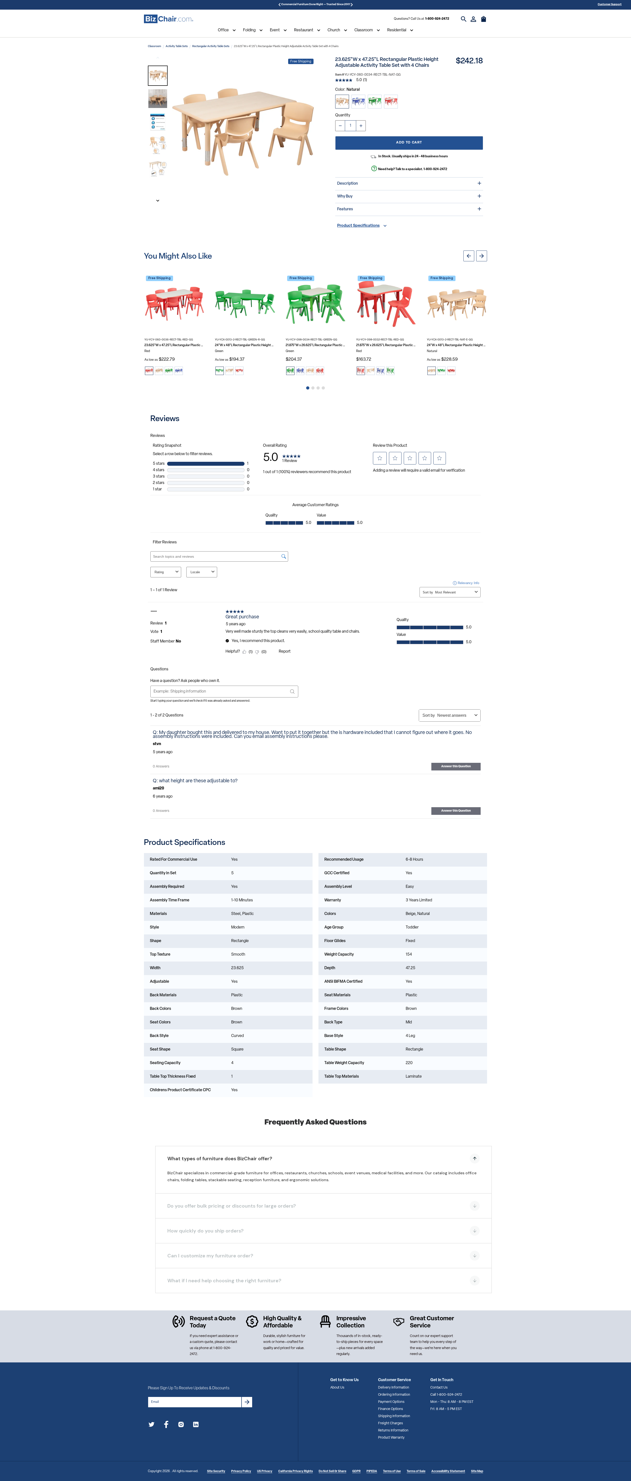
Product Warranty (391, 1438)
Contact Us (439, 1388)
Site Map (477, 1471)
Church (334, 30)
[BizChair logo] (168, 19)
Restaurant (303, 30)
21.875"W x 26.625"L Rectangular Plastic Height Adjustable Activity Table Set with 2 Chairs (386, 345)
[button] (158, 76)
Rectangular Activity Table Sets (210, 46)
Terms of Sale (416, 1471)
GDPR (356, 1471)
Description (347, 184)
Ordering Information (394, 1395)
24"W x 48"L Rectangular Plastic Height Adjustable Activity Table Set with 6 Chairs (457, 345)
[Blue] (358, 101)
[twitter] (151, 1425)
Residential (396, 30)
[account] (473, 19)
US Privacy (264, 1471)
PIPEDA (372, 1471)
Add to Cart (409, 142)
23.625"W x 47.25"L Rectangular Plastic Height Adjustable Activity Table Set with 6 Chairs (174, 345)
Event (275, 30)
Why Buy (344, 196)
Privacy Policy (241, 1471)
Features (345, 209)
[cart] (483, 21)
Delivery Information (393, 1388)
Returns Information (393, 1430)
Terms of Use (392, 1471)
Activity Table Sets (177, 46)
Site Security (216, 1471)
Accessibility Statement (448, 1471)
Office (223, 30)
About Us (337, 1388)
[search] (464, 19)
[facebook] (166, 1425)
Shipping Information (394, 1416)
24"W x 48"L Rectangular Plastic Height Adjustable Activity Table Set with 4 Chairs (245, 345)
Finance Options (390, 1409)
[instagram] (181, 1425)
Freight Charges (390, 1423)
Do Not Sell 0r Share (332, 1471)
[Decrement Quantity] (340, 125)
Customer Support (610, 4)
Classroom (363, 30)
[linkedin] (195, 1425)
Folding (249, 30)
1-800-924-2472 (437, 18)
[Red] (391, 101)
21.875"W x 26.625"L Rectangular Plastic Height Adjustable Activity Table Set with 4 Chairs (316, 345)
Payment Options (391, 1402)
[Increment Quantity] (361, 125)
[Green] (375, 101)
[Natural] (342, 101)
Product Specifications (358, 226)
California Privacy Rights (295, 1471)
